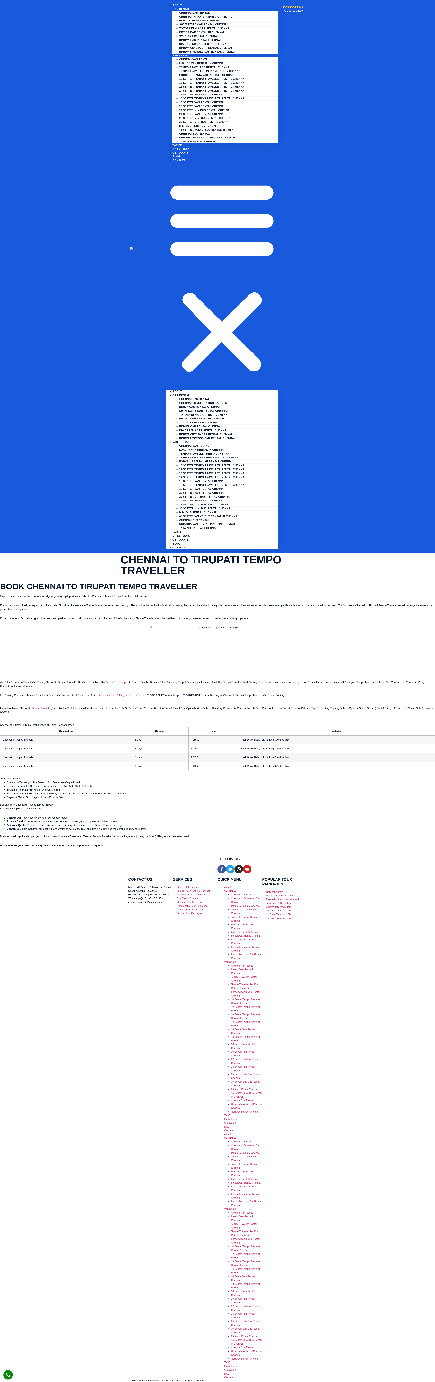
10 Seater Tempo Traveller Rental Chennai (212, 78)
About (177, 391)
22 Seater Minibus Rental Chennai (204, 110)
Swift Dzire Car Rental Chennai (203, 24)
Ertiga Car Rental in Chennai (201, 32)
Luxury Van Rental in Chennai (201, 63)
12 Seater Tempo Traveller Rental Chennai (212, 82)
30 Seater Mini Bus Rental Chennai (205, 121)
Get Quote (180, 152)
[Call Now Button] (8, 1374)
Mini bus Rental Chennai (197, 125)
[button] (222, 276)
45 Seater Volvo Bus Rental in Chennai (208, 129)
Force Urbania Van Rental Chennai (206, 74)
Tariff (177, 531)
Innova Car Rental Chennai (200, 40)
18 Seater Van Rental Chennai (201, 102)
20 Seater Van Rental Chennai (201, 106)
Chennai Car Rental (194, 12)
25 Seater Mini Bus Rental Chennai (205, 118)
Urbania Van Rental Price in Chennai (207, 137)
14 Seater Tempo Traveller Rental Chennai (212, 90)
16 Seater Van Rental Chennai (201, 94)
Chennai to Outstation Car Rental (205, 16)
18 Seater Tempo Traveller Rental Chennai (212, 98)
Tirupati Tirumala (41, 708)
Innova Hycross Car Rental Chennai (207, 51)
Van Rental (180, 55)
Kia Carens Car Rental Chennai (203, 44)
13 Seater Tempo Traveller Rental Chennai (212, 86)
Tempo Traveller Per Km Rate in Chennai (210, 71)
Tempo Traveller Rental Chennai (204, 67)
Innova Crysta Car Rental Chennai (205, 47)
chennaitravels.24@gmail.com (117, 695)
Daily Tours (181, 535)
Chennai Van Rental (194, 59)
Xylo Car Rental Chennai (198, 36)
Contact (179, 160)
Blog (176, 543)
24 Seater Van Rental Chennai (201, 114)
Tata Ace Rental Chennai (198, 141)
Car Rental (181, 8)
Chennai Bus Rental (194, 133)
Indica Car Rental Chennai (199, 20)
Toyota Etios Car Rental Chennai (204, 28)
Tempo (123, 682)
